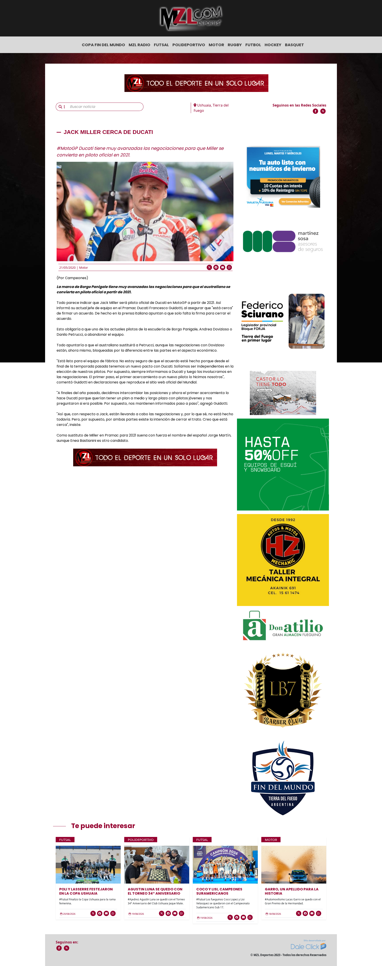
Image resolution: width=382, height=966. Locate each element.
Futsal (161, 45)
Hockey (273, 45)
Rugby (235, 45)
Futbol (253, 45)
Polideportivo (188, 45)
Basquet (294, 45)
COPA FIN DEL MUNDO (103, 45)
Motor (216, 45)
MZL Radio (139, 45)
